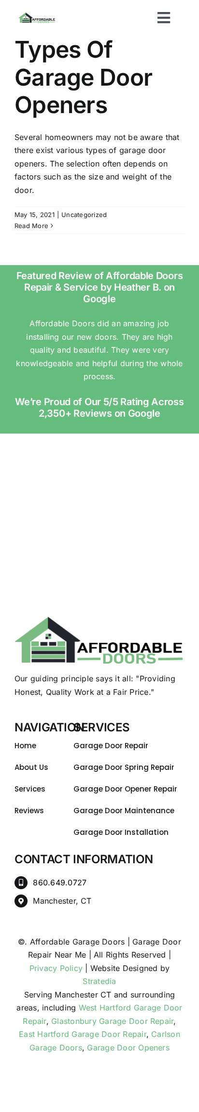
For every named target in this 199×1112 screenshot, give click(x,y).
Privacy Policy (56, 968)
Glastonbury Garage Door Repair (112, 1021)
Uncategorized (84, 214)
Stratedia (99, 981)
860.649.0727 (59, 882)
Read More (31, 226)
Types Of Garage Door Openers (83, 77)
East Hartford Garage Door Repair (82, 1034)
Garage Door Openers (128, 1047)
